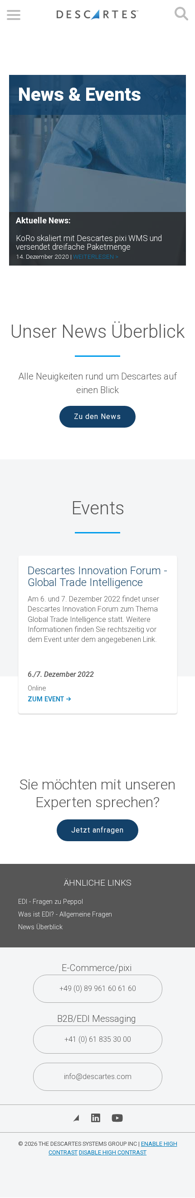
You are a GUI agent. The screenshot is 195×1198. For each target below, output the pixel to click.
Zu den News (97, 416)
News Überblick (40, 927)
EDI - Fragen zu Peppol (50, 902)
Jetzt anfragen (97, 830)
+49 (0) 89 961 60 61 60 (97, 988)
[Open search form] (181, 15)
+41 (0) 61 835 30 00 (97, 1039)
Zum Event (49, 699)
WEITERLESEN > (95, 256)
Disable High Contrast (112, 1152)
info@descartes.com (98, 1076)
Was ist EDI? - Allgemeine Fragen (65, 914)
